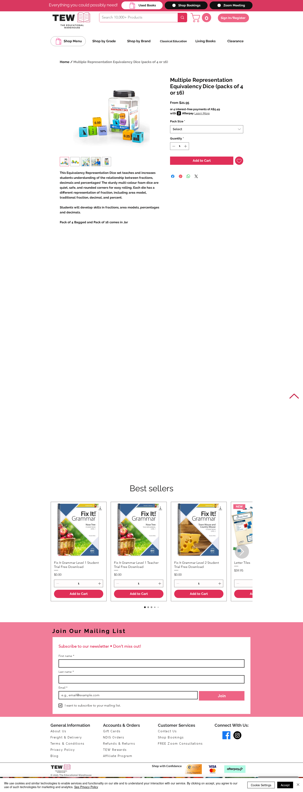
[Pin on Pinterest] (180, 176)
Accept (285, 785)
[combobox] (206, 129)
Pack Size (177, 121)
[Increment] (185, 146)
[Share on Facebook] (172, 176)
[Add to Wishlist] (239, 161)
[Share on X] (196, 176)
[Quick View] (78, 529)
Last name (66, 672)
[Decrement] (173, 146)
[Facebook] (226, 735)
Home (64, 62)
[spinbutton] (179, 146)
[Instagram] (237, 735)
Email (63, 687)
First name (66, 656)
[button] (202, 17)
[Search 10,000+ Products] (182, 17)
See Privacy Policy (86, 787)
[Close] (298, 785)
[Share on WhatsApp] (188, 176)
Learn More (202, 113)
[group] (151, 551)
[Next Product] (242, 551)
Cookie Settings (261, 785)
